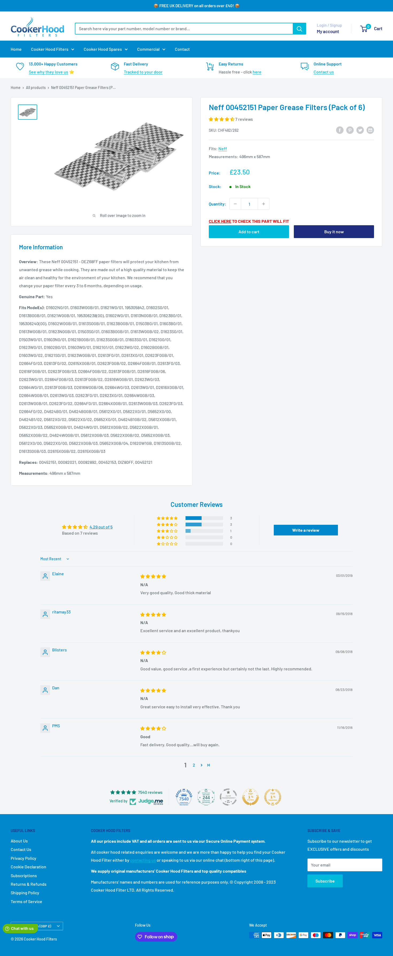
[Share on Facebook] (340, 130)
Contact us (324, 71)
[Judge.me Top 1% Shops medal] (250, 797)
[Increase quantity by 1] (263, 203)
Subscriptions (24, 875)
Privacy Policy (23, 858)
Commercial (148, 49)
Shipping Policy (25, 892)
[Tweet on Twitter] (360, 130)
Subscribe (325, 880)
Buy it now (334, 231)
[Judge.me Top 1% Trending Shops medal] (272, 797)
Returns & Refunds (29, 884)
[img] (153, 576)
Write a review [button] (305, 530)
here (257, 71)
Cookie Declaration (28, 866)
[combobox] (184, 28)
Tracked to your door (143, 71)
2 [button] (194, 764)
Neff (222, 148)
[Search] (299, 28)
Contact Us (21, 849)
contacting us (143, 859)
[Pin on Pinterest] (350, 130)
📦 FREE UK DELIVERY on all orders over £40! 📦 (196, 5)
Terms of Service (26, 901)
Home (16, 49)
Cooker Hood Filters (49, 49)
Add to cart (248, 231)
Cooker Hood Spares (103, 49)
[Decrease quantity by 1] (235, 203)
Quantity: (217, 203)
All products (36, 87)
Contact (182, 49)
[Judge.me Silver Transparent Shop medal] (228, 797)
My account (328, 31)
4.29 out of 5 (101, 526)
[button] (222, 119)
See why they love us (48, 71)
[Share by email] (370, 130)
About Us (19, 840)
